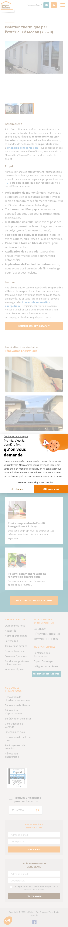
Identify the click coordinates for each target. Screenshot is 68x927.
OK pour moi (51, 489)
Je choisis (17, 489)
